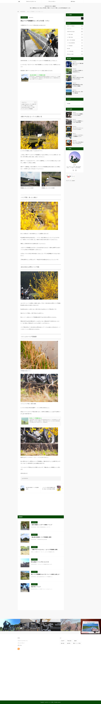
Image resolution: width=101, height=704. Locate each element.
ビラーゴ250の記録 (74, 51)
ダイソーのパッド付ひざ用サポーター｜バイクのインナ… (78, 143)
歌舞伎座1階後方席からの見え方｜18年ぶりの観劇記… (78, 85)
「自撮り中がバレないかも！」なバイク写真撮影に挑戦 (44, 549)
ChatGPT (62, 640)
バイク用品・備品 (74, 34)
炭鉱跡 (75, 640)
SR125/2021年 (24, 17)
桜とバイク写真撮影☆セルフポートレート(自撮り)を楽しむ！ (45, 574)
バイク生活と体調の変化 (74, 42)
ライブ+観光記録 (74, 45)
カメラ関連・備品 (74, 37)
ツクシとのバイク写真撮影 (27, 108)
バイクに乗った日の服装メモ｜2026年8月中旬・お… (78, 71)
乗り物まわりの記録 (74, 54)
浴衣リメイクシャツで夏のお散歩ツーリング (78, 64)
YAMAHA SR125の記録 (74, 31)
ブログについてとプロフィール (31, 1)
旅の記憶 (74, 48)
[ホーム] (19, 1)
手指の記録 (69, 640)
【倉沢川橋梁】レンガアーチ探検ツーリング (41, 524)
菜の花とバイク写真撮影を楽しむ (36, 418)
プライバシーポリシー (51, 1)
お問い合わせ (73, 1)
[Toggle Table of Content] (34, 102)
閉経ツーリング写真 (76, 643)
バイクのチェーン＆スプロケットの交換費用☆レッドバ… (78, 136)
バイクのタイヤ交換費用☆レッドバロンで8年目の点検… (78, 122)
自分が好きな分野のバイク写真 (28, 107)
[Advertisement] (29, 91)
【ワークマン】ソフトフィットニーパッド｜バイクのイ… (78, 129)
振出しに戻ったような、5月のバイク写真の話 (78, 92)
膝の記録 (62, 643)
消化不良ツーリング (36, 586)
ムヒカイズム (74, 28)
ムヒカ (74, 164)
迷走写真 (68, 643)
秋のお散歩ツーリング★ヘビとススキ (40, 562)
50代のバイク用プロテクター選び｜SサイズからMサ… (78, 78)
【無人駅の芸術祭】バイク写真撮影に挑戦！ (38, 75)
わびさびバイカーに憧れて (50, 6)
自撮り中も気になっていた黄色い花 (29, 104)
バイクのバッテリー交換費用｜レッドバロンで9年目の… (78, 115)
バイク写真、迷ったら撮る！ (27, 105)
